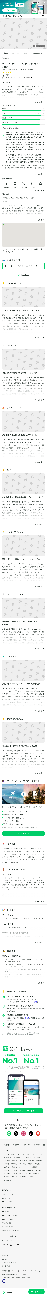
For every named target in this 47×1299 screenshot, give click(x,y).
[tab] (6, 53)
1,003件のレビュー (24, 77)
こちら (27, 1018)
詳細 (35, 1002)
